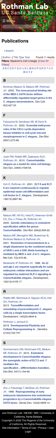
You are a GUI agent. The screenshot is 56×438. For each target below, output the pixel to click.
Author (6, 57)
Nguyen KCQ (38, 298)
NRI (36, 413)
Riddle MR (21, 156)
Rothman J (9, 321)
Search (10, 50)
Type (21, 57)
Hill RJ (20, 215)
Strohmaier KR (32, 349)
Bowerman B (41, 235)
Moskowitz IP (10, 263)
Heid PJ (30, 215)
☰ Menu (8, 20)
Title (15, 57)
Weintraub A (23, 298)
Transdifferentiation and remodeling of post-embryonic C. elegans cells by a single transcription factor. (27, 309)
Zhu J (11, 219)
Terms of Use (29, 427)
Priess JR (21, 219)
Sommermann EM (13, 349)
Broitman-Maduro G (14, 86)
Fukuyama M (10, 121)
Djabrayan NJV (36, 156)
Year (27, 57)
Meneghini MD (25, 235)
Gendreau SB (26, 121)
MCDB (28, 413)
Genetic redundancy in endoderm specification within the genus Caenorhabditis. (26, 227)
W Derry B (40, 121)
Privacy (42, 427)
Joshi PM (8, 156)
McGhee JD (31, 388)
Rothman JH (10, 125)
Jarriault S (22, 321)
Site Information (10, 427)
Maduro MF (32, 86)
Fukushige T (17, 388)
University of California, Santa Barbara (34, 414)
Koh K (6, 184)
